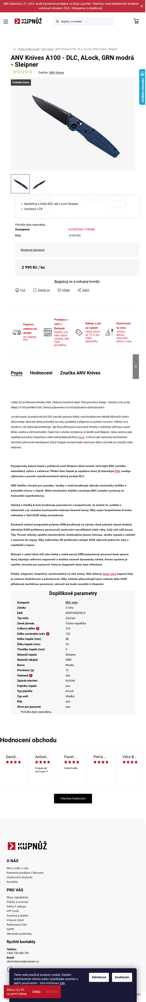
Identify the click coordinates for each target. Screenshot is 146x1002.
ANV (117, 471)
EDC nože (72, 602)
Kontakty (12, 882)
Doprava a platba (17, 915)
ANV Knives (56, 72)
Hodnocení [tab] (41, 373)
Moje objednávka (17, 897)
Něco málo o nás (18, 868)
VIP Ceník (13, 911)
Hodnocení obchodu (19, 877)
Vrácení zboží (15, 920)
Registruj (61, 281)
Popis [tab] (16, 373)
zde (62, 983)
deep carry (109, 573)
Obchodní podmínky (19, 933)
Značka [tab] (80, 373)
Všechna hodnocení (73, 798)
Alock (81, 437)
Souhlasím (122, 977)
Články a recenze (17, 902)
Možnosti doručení (32, 250)
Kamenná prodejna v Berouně (25, 872)
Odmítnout (99, 977)
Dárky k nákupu (16, 906)
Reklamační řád (16, 924)
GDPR (10, 929)
